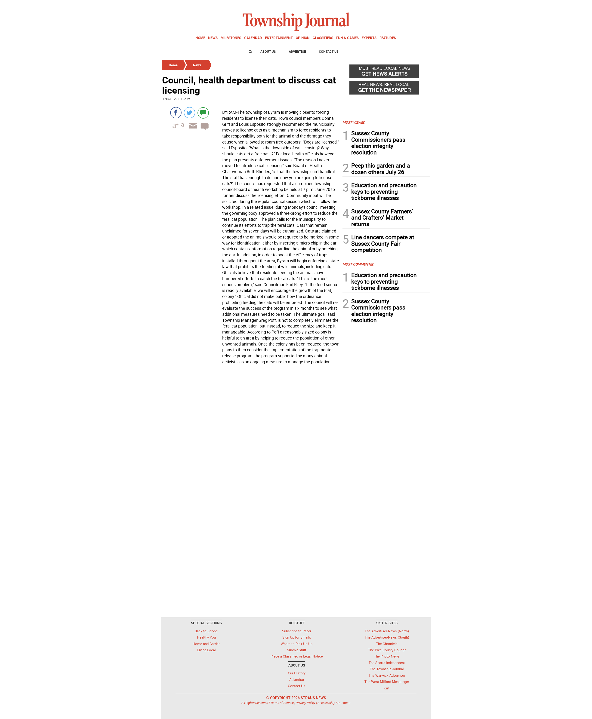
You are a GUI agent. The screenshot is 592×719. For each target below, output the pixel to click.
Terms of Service (282, 703)
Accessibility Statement (334, 703)
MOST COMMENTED (358, 264)
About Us (268, 51)
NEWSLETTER (392, 5)
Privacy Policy (305, 703)
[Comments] (203, 112)
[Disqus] (251, 429)
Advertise (297, 51)
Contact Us (329, 51)
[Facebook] (176, 112)
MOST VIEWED (353, 122)
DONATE (418, 5)
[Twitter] (189, 112)
